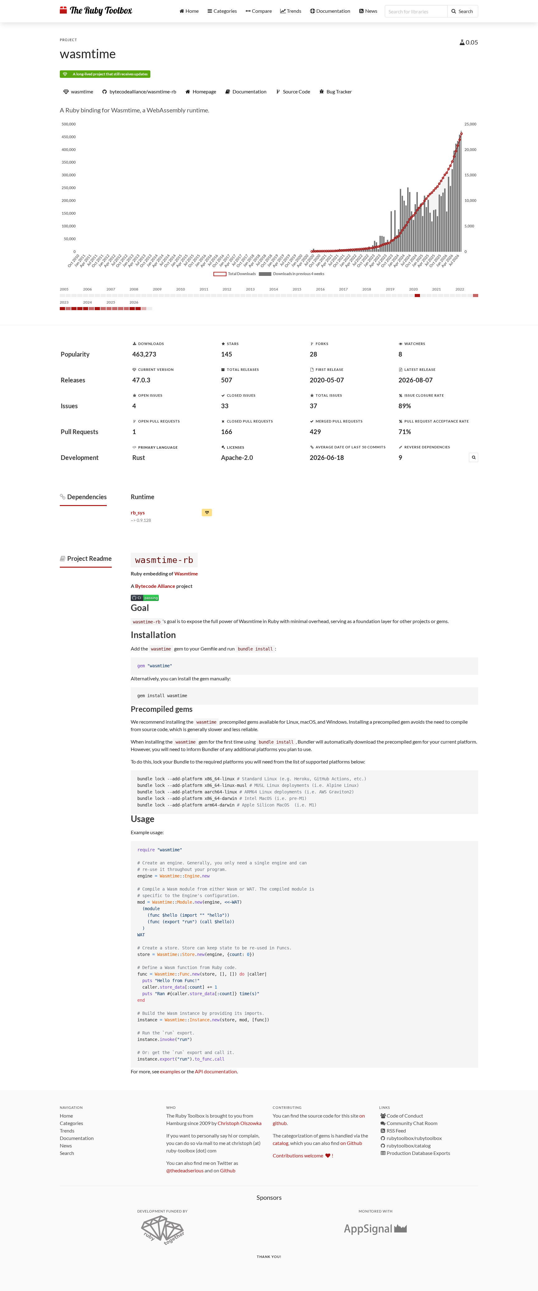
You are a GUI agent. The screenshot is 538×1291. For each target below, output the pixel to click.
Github (227, 1170)
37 (313, 405)
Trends (67, 1130)
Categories (71, 1123)
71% (405, 431)
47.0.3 (141, 380)
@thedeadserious (185, 1170)
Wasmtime (186, 573)
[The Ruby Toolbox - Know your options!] (96, 11)
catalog (280, 1143)
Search (67, 1153)
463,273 (144, 354)
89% (405, 405)
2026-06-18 (327, 457)
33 (225, 405)
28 (313, 354)
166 (226, 431)
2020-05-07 (327, 380)
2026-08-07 (416, 380)
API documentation (216, 1071)
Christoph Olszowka (240, 1123)
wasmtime (88, 53)
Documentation (77, 1138)
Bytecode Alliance (155, 586)
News (66, 1145)
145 (226, 354)
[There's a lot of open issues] (207, 514)
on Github (351, 1143)
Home (66, 1115)
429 (315, 431)
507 (226, 380)
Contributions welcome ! (303, 1155)
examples (170, 1071)
